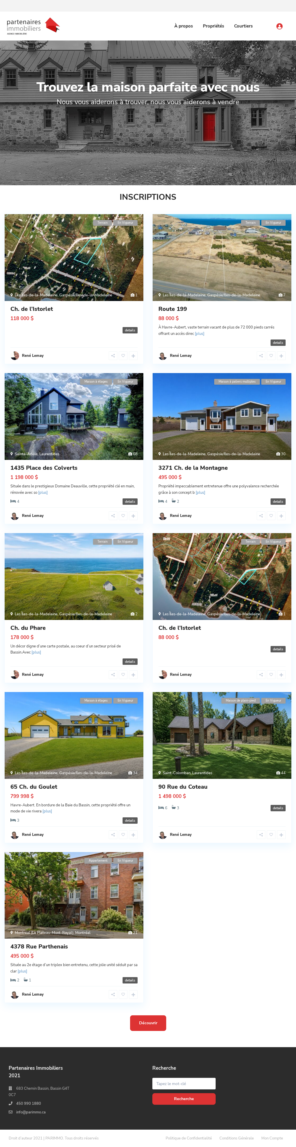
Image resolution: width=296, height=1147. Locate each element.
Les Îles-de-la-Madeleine (36, 295)
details (130, 330)
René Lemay (181, 355)
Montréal (82, 932)
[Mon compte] (285, 24)
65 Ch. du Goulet (33, 787)
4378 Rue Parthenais (39, 946)
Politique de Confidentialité (189, 1138)
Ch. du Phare (28, 628)
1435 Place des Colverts (43, 468)
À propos (183, 26)
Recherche (184, 1099)
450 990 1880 (28, 1103)
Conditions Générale (236, 1138)
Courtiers (243, 26)
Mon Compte (272, 1138)
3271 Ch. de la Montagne (193, 468)
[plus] (199, 333)
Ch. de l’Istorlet (31, 309)
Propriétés (213, 26)
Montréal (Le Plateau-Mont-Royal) (44, 932)
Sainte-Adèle (26, 454)
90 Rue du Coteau (183, 787)
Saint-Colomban (176, 773)
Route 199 (172, 309)
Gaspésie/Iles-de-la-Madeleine (85, 295)
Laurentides (49, 454)
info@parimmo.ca (31, 1112)
